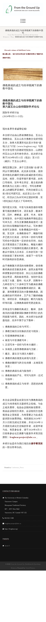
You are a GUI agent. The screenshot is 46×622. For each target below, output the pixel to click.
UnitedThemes (30, 568)
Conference (15, 467)
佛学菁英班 (37, 443)
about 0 (7, 546)
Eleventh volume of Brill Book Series (17, 50)
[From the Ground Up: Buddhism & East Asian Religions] (23, 9)
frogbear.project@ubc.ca (23, 437)
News (22, 467)
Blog (12, 37)
